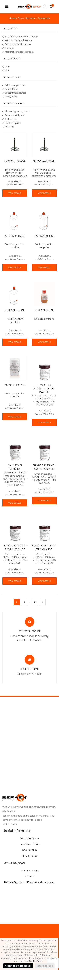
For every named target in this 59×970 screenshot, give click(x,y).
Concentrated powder (15, 93)
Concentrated (11, 89)
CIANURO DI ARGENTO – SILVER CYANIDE (44, 389)
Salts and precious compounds (20, 36)
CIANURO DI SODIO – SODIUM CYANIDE (15, 547)
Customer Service (29, 870)
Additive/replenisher (15, 85)
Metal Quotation (29, 838)
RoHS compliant (13, 123)
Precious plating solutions (17, 40)
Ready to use (11, 96)
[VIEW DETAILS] (14, 187)
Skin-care (9, 127)
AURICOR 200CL (44, 310)
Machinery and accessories (18, 52)
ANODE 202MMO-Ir (15, 161)
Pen (7, 70)
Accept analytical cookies (18, 965)
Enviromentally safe (14, 115)
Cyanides (9, 48)
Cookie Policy (36, 961)
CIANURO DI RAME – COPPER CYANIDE (44, 467)
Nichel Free (10, 119)
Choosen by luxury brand (17, 111)
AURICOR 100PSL (44, 235)
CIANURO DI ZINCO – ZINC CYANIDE (44, 547)
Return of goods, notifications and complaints (29, 882)
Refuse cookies (45, 965)
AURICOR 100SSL (15, 310)
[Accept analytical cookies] (54, 954)
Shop (20, 18)
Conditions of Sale (30, 844)
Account (29, 876)
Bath (7, 66)
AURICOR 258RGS (15, 385)
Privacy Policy (29, 855)
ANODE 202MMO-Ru (44, 161)
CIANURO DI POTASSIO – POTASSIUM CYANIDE (15, 469)
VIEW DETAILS (14, 193)
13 (35, 602)
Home (12, 18)
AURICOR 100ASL (15, 235)
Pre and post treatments (16, 44)
